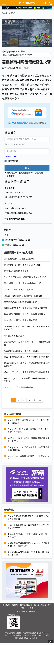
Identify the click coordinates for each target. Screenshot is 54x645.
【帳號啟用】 (11, 176)
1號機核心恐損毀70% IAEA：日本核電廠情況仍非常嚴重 (26, 328)
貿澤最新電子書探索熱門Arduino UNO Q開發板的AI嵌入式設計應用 (28, 545)
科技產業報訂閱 (26, 605)
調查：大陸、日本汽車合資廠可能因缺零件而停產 (26, 372)
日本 (7, 235)
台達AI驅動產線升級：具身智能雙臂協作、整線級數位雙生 (28, 526)
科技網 (4, 13)
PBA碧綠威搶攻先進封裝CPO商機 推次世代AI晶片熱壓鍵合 (28, 517)
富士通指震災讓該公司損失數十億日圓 (21, 350)
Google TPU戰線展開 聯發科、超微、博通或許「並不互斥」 (28, 430)
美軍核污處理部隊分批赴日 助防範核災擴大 (24, 314)
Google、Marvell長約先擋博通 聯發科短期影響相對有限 (28, 449)
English (33, 611)
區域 (13, 13)
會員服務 (14, 605)
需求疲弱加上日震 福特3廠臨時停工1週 (22, 283)
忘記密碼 (8, 156)
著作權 (36, 605)
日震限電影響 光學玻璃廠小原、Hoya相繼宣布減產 (27, 343)
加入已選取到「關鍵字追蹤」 (18, 240)
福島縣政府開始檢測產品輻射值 (18, 289)
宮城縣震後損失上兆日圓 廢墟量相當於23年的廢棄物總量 (27, 364)
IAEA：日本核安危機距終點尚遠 (18, 387)
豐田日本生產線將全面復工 (16, 271)
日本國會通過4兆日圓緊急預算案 (19, 258)
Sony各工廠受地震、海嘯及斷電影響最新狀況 (25, 277)
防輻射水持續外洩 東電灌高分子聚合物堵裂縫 (25, 308)
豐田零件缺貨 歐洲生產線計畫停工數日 (22, 264)
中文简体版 (22, 611)
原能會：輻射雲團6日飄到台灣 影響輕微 (23, 295)
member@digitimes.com (15, 208)
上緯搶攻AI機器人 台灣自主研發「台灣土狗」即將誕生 (28, 535)
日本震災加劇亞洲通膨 (14, 335)
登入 (27, 168)
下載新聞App (13, 615)
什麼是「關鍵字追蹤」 (15, 245)
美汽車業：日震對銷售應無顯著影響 (20, 320)
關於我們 (6, 605)
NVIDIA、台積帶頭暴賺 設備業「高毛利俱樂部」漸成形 (29, 439)
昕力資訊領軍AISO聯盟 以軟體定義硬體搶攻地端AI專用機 (29, 553)
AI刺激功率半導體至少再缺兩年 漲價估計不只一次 (28, 458)
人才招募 (29, 608)
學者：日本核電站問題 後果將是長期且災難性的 (26, 356)
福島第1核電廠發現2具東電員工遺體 (20, 301)
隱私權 (43, 605)
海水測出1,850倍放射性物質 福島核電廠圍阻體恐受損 (26, 380)
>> (40, 400)
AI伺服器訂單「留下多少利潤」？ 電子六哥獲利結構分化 (28, 421)
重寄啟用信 (16, 156)
